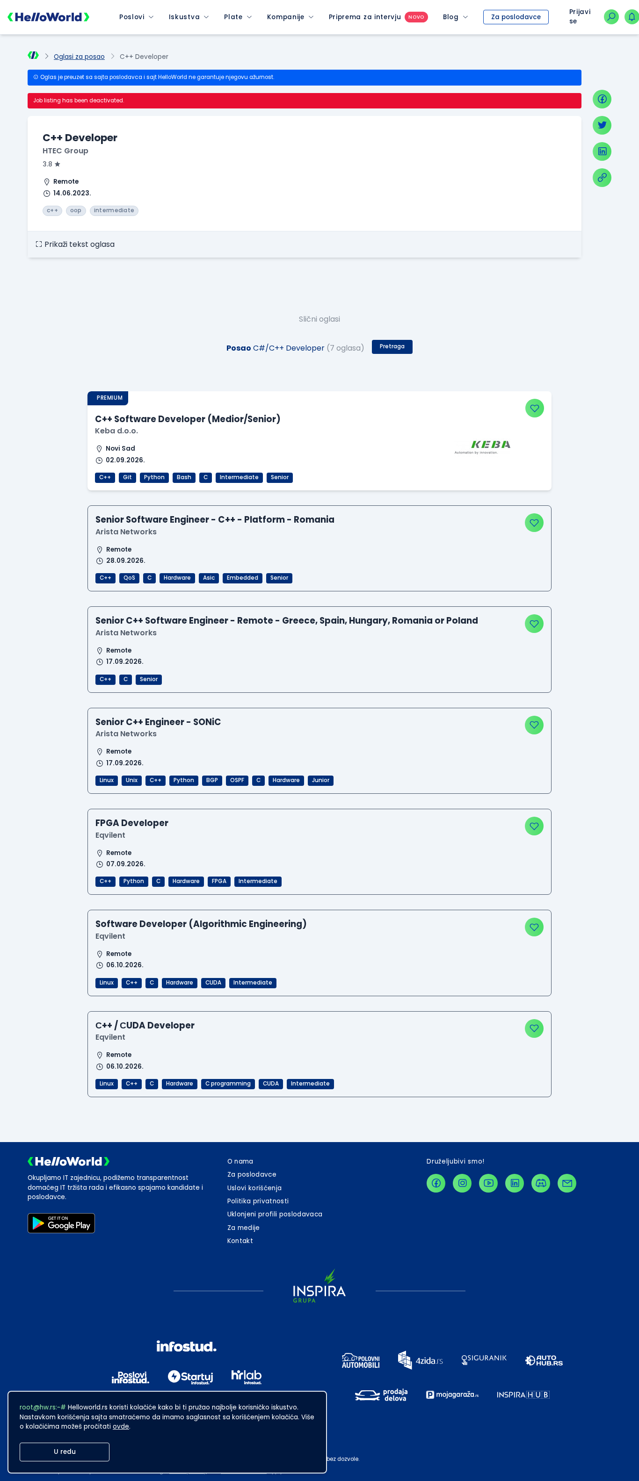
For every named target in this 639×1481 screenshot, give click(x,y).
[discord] (540, 1183)
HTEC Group (65, 150)
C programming (228, 1083)
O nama (240, 1161)
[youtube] (488, 1183)
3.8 (47, 164)
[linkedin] (602, 151)
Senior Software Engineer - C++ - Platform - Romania (214, 519)
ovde (121, 1426)
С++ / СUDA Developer (145, 1025)
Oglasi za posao (79, 56)
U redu (65, 1451)
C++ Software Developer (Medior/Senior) (188, 419)
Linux (107, 780)
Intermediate (239, 477)
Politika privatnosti (258, 1201)
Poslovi (132, 17)
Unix (132, 780)
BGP (212, 780)
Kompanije (286, 17)
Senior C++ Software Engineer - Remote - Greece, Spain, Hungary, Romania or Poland (286, 620)
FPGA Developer (131, 823)
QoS (129, 578)
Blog (451, 17)
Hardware (177, 578)
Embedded (242, 578)
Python (154, 477)
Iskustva (184, 17)
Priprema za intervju (365, 17)
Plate (233, 17)
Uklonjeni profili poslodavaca (275, 1214)
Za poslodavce (516, 17)
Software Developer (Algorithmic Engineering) (201, 924)
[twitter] (602, 125)
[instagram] (462, 1183)
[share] (602, 177)
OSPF (237, 780)
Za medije (243, 1227)
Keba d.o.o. (116, 430)
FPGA (219, 881)
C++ (105, 477)
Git (127, 477)
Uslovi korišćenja (254, 1188)
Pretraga (392, 346)
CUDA (213, 982)
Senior (280, 477)
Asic (209, 578)
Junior (320, 780)
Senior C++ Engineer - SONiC (158, 722)
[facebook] (602, 99)
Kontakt (240, 1241)
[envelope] (567, 1183)
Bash (184, 477)
